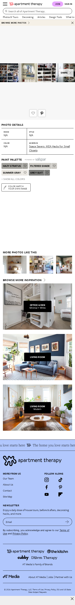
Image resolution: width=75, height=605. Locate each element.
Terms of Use (38, 589)
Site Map (7, 496)
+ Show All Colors (13, 179)
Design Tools (55, 17)
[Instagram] (46, 480)
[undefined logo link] (25, 4)
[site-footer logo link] (11, 577)
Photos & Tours (10, 17)
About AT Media (37, 577)
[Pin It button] (42, 113)
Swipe (64, 72)
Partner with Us (63, 577)
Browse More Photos (13, 22)
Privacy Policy (20, 533)
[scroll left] (6, 264)
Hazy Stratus (12, 166)
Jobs (50, 577)
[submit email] (67, 522)
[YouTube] (46, 494)
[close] (72, 599)
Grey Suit (36, 172)
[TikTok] (60, 480)
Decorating (27, 17)
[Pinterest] (60, 487)
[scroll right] (69, 264)
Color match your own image (17, 187)
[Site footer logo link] (37, 461)
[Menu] (5, 4)
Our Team (8, 478)
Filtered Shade (40, 166)
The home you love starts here (53, 445)
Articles (41, 17)
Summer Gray (12, 172)
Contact (7, 490)
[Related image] (15, 265)
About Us (8, 484)
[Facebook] (46, 487)
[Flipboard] (60, 494)
